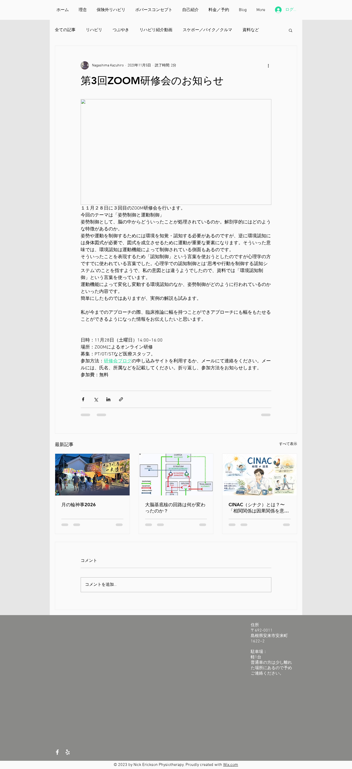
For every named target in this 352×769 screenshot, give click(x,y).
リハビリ (94, 30)
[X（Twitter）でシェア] (95, 399)
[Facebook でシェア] (83, 399)
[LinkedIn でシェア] (108, 399)
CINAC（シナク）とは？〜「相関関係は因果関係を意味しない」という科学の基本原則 (259, 508)
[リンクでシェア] (121, 399)
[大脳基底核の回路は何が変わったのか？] (176, 474)
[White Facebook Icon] (57, 752)
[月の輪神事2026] (92, 474)
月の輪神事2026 (78, 505)
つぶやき (121, 30)
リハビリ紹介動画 (155, 30)
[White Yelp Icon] (67, 752)
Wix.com (230, 764)
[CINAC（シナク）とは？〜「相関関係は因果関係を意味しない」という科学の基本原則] (259, 474)
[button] (290, 30)
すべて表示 (288, 444)
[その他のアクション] (268, 65)
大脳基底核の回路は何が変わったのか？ (175, 508)
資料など (250, 30)
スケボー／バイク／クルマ (207, 30)
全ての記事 (65, 30)
